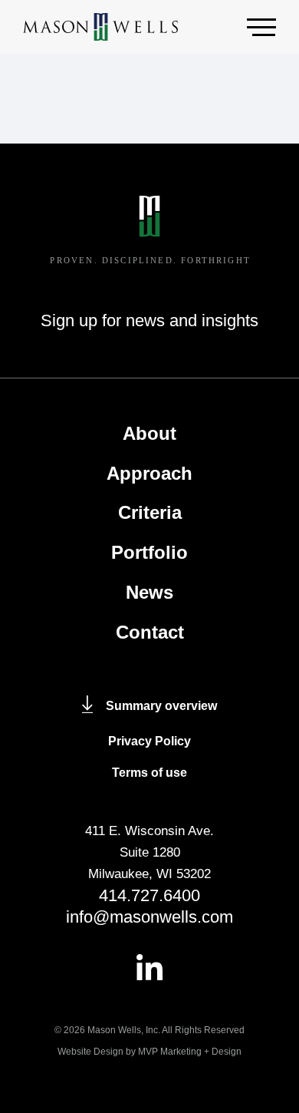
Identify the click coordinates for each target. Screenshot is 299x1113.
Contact (150, 632)
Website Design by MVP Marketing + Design (150, 1051)
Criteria (150, 512)
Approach (149, 473)
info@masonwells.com (149, 916)
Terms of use (149, 772)
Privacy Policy (149, 741)
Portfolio (149, 552)
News (149, 592)
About (149, 433)
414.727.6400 (149, 895)
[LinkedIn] (149, 967)
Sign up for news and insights (149, 320)
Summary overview (161, 705)
